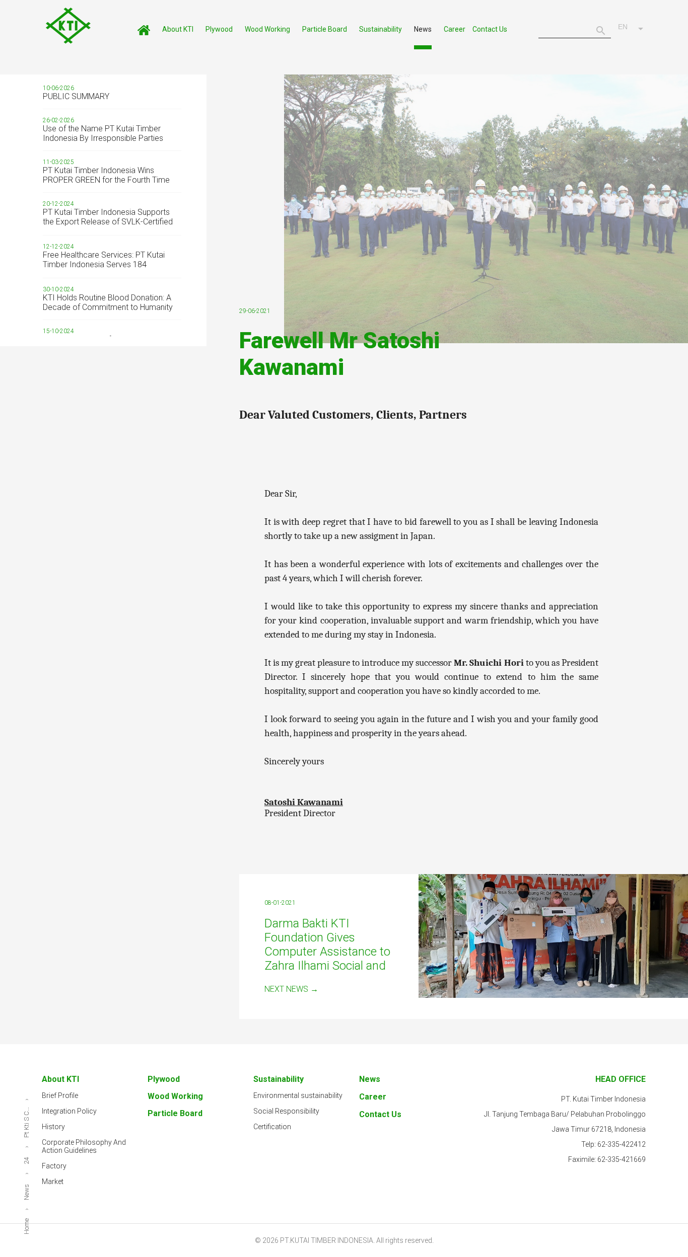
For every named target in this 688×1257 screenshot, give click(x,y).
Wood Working (267, 29)
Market (52, 1181)
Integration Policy (69, 1111)
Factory (54, 1166)
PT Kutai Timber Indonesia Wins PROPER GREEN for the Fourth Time (106, 175)
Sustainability (380, 29)
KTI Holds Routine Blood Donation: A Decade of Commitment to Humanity (108, 302)
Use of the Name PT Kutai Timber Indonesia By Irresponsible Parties (103, 133)
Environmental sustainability (297, 1095)
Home (143, 33)
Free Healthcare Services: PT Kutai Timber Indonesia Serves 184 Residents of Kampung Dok (104, 264)
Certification (272, 1127)
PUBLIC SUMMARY (76, 96)
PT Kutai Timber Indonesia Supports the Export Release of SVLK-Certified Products (108, 221)
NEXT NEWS (291, 989)
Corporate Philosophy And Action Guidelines (84, 1146)
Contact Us (489, 29)
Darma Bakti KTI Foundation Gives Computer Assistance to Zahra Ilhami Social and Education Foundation (327, 951)
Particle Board (324, 29)
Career (454, 29)
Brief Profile (60, 1095)
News (423, 29)
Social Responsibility (286, 1111)
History (53, 1127)
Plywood (219, 29)
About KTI (177, 29)
